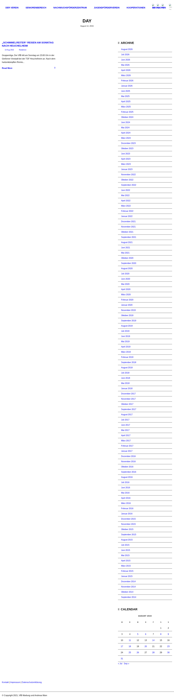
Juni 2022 (125, 190)
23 (168, 646)
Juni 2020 (125, 279)
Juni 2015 (125, 550)
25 (130, 652)
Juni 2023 (125, 154)
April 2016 (125, 498)
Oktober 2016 (127, 467)
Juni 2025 (125, 91)
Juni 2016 (125, 487)
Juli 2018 (125, 373)
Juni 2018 (125, 378)
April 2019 (125, 347)
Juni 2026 (125, 60)
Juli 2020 (125, 274)
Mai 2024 (125, 127)
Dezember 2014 (128, 581)
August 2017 (127, 414)
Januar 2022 (126, 216)
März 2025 (126, 107)
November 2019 (128, 310)
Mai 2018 (125, 383)
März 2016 (126, 503)
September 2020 (128, 263)
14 (153, 640)
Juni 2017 (125, 425)
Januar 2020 (126, 305)
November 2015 (128, 524)
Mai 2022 (125, 195)
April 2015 (125, 561)
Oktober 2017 (127, 404)
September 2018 (128, 362)
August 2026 (127, 49)
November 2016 (128, 461)
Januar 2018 (126, 388)
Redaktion (22, 50)
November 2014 (128, 587)
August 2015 (127, 540)
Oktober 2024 (127, 117)
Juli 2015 (125, 545)
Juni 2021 (125, 247)
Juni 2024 (125, 122)
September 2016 (128, 472)
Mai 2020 (125, 284)
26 (138, 652)
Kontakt (5, 682)
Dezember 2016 (128, 456)
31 (122, 659)
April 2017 (125, 435)
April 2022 (125, 201)
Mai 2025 (125, 96)
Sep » (126, 663)
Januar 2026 (126, 86)
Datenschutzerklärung (32, 682)
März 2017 (126, 441)
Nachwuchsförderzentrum (70, 7)
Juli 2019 (125, 331)
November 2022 (128, 174)
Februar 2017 (127, 446)
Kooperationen (136, 7)
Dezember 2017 (128, 394)
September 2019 (128, 321)
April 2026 (125, 70)
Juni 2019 (125, 336)
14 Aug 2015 (9, 50)
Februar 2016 (127, 508)
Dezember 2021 (128, 221)
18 (130, 646)
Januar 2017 (126, 451)
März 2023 (126, 164)
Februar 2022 (127, 211)
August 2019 (127, 326)
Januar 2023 (126, 169)
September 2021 (128, 237)
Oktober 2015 (127, 529)
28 (153, 652)
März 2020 (126, 294)
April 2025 (125, 101)
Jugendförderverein (106, 7)
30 (168, 652)
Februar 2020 (127, 300)
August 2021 (127, 242)
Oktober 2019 (127, 315)
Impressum (15, 682)
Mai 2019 (125, 341)
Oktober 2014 (127, 592)
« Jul (120, 663)
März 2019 (126, 352)
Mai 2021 (125, 253)
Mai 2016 (125, 493)
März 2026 (126, 75)
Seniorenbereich (36, 7)
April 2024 (125, 133)
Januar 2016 (126, 514)
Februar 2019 (127, 357)
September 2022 (128, 185)
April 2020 (125, 289)
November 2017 (128, 399)
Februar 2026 (127, 81)
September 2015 (128, 534)
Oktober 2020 (127, 258)
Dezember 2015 (128, 519)
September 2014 (128, 597)
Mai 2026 (125, 65)
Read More (7, 68)
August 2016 (127, 477)
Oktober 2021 (127, 232)
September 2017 (128, 409)
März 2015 (126, 566)
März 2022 (126, 206)
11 (130, 640)
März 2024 (126, 138)
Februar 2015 (127, 571)
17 (122, 646)
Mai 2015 (125, 555)
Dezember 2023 (128, 143)
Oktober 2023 (127, 148)
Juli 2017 (125, 420)
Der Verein (11, 7)
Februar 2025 (127, 112)
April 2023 (125, 159)
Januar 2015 (126, 576)
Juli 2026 (125, 54)
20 (146, 646)
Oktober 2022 (127, 180)
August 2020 (127, 268)
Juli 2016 (125, 482)
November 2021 (128, 227)
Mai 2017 (125, 430)
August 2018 (127, 367)
